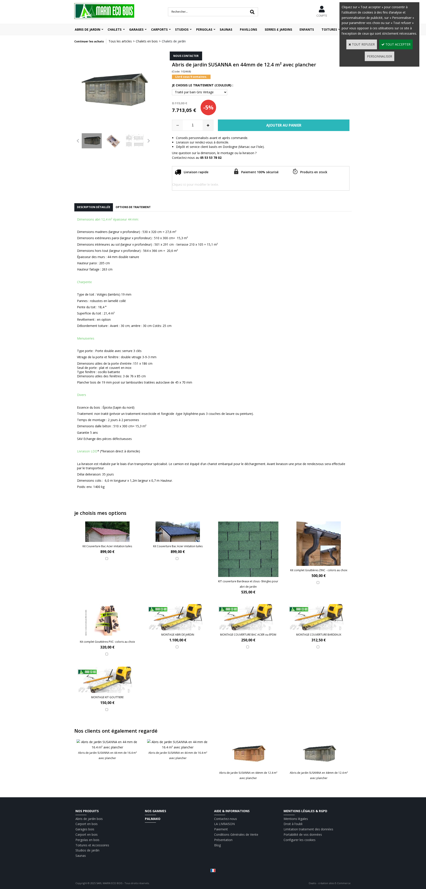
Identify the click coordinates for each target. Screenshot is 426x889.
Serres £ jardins (278, 29)
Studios (182, 29)
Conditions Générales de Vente (236, 834)
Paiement (221, 829)
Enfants (307, 29)
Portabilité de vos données (303, 834)
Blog (217, 845)
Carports (159, 29)
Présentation (223, 840)
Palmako (152, 819)
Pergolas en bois (87, 840)
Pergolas (204, 29)
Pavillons (248, 29)
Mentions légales (296, 819)
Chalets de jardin (174, 41)
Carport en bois (86, 824)
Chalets (115, 29)
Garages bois (84, 829)
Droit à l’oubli (293, 824)
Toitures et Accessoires (92, 845)
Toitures (329, 29)
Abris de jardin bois (89, 819)
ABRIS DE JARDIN (87, 29)
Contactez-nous (225, 819)
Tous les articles (120, 41)
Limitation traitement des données (308, 829)
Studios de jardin (87, 850)
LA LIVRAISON (224, 824)
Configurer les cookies (300, 840)
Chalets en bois (147, 41)
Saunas (226, 29)
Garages (136, 29)
